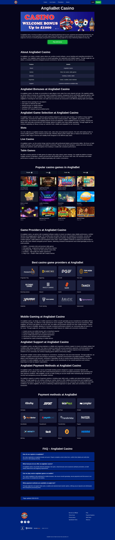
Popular (28, 172)
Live (47, 172)
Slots (84, 172)
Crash (65, 172)
